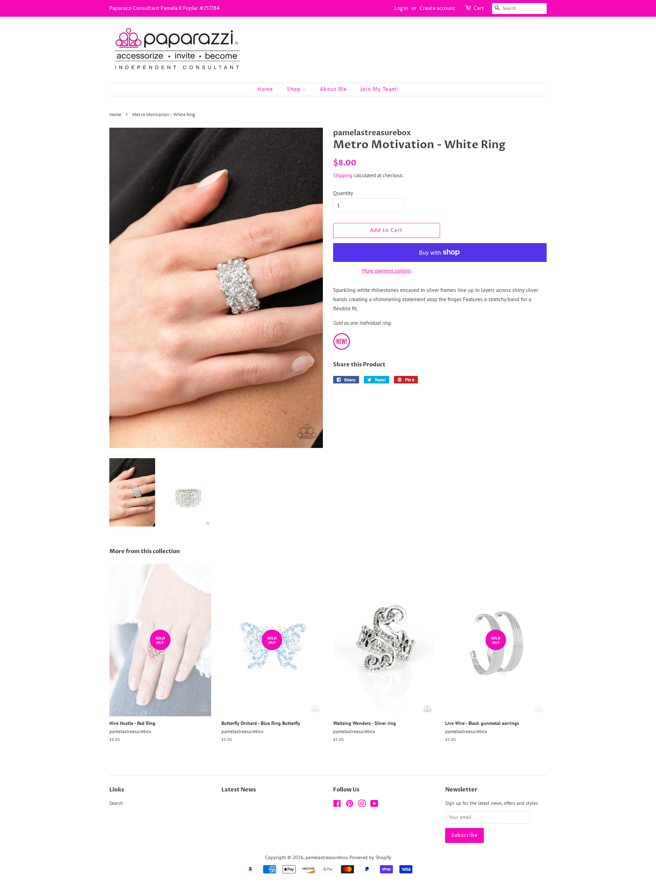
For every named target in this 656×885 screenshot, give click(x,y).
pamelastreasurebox (326, 857)
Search (116, 803)
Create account (437, 8)
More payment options (386, 270)
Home (265, 89)
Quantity (343, 192)
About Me (333, 89)
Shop (294, 89)
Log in (401, 8)
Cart (479, 8)
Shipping (342, 175)
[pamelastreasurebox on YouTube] (374, 805)
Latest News (238, 789)
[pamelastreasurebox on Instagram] (362, 805)
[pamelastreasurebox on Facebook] (337, 805)
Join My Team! (379, 89)
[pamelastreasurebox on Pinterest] (349, 805)
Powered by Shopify (370, 857)
